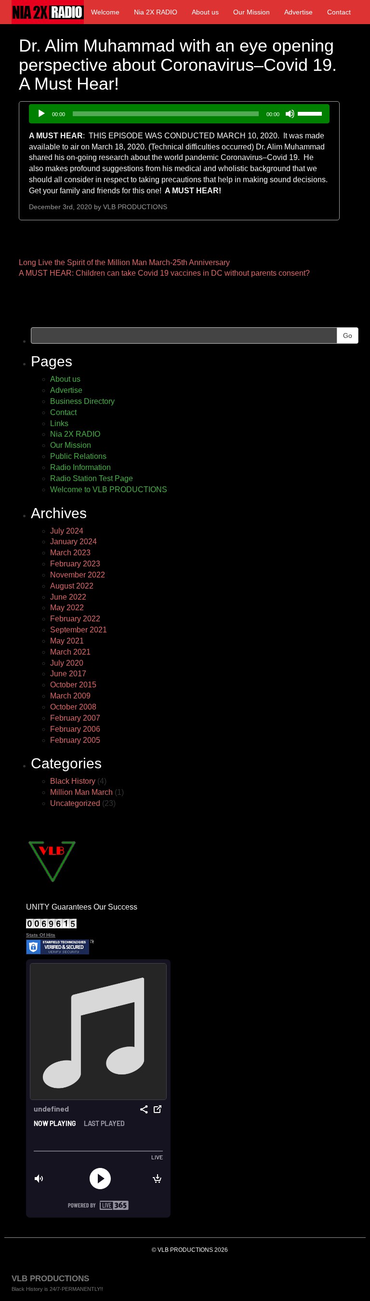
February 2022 (75, 619)
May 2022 (67, 608)
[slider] (311, 112)
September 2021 (78, 630)
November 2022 (77, 575)
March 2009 (70, 696)
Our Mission (251, 12)
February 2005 (75, 740)
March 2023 (70, 553)
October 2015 (73, 685)
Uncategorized (75, 803)
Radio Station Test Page (91, 478)
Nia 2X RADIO (155, 12)
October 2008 (73, 707)
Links (59, 423)
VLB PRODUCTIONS (135, 207)
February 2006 (75, 729)
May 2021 (67, 641)
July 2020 (66, 663)
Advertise (298, 12)
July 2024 (66, 531)
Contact (339, 12)
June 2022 (68, 597)
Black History (72, 781)
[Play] (41, 114)
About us (205, 12)
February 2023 (75, 564)
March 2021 (70, 652)
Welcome (105, 12)
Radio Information (80, 467)
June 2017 (68, 674)
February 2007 (75, 718)
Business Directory (82, 401)
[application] (179, 113)
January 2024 (73, 541)
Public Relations (78, 456)
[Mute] (290, 114)
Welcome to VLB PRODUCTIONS (108, 489)
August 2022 (71, 586)
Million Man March (81, 792)
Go (347, 335)
